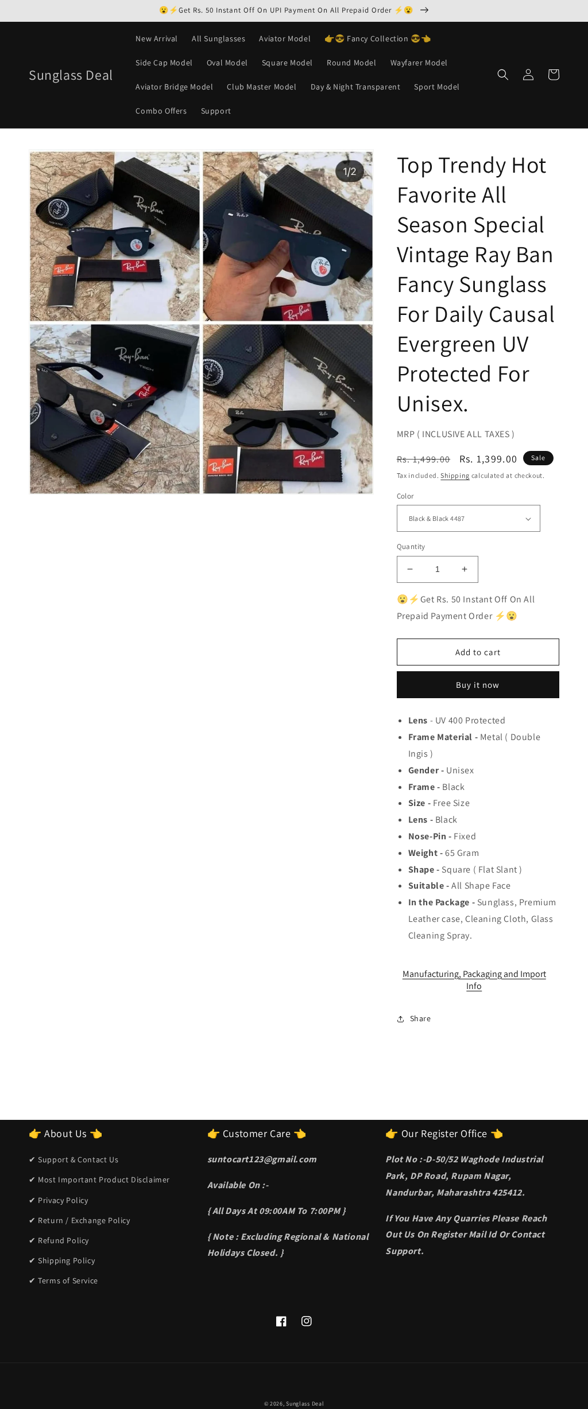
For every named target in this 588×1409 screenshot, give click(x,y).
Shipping (455, 475)
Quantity (411, 546)
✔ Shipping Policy (62, 1260)
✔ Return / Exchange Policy (79, 1220)
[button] (503, 74)
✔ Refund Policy (59, 1240)
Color (405, 496)
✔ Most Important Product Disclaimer (99, 1179)
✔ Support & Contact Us (73, 1159)
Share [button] (420, 1018)
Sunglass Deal (305, 1403)
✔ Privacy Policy (58, 1200)
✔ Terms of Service (63, 1280)
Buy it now (478, 684)
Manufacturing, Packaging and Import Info (474, 980)
